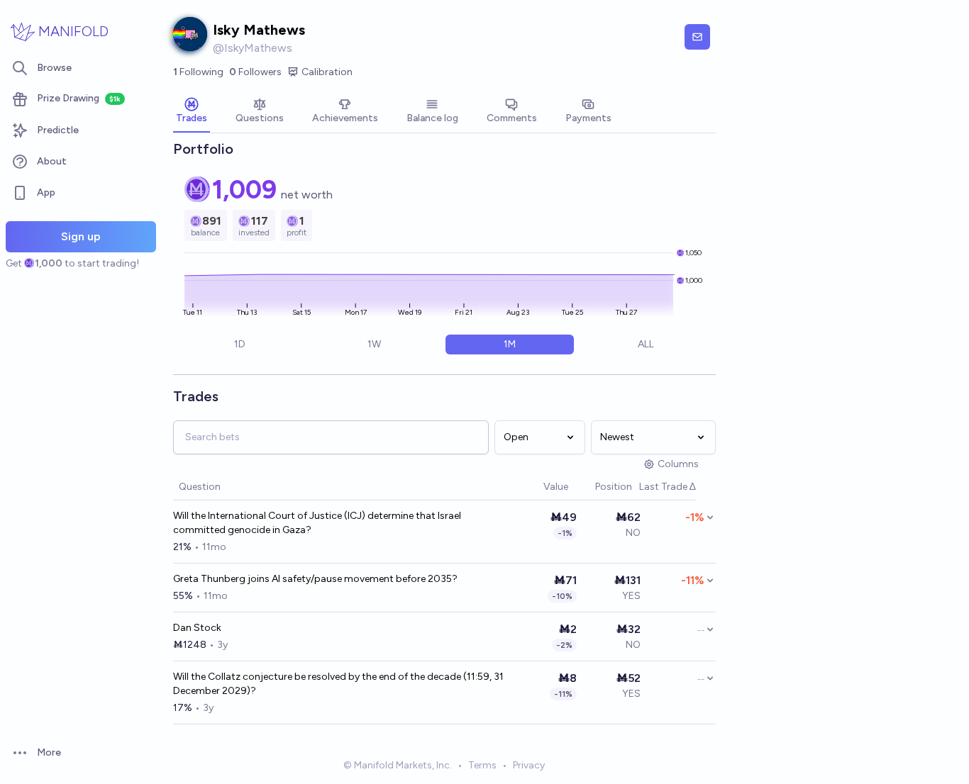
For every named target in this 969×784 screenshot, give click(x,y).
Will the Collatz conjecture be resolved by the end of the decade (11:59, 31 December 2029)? (338, 684)
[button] (536, 487)
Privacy (529, 765)
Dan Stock (197, 628)
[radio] (240, 344)
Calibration (327, 72)
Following (198, 72)
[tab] (191, 112)
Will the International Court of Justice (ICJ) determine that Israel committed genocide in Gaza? (317, 523)
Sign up (81, 236)
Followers (255, 72)
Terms (482, 765)
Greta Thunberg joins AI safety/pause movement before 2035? (315, 579)
